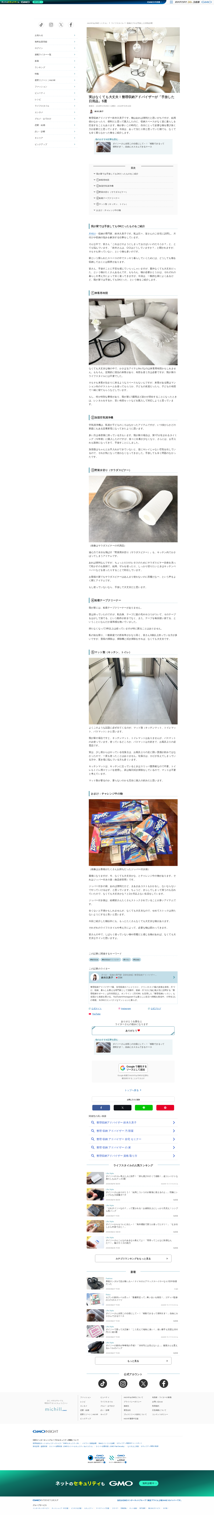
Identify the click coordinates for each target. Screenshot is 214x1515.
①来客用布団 (102, 180)
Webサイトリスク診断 (107, 1443)
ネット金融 (133, 1508)
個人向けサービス (154, 1508)
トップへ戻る (132, 1090)
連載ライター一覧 (43, 54)
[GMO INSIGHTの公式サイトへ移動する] (45, 1431)
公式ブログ (156, 1008)
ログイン (39, 48)
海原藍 (175, 1200)
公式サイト (96, 1008)
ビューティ (40, 93)
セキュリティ (88, 1508)
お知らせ (39, 35)
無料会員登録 (41, 41)
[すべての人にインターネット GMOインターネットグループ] (193, 2)
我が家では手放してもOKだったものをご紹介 (117, 173)
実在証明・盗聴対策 (40, 1446)
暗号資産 (142, 1508)
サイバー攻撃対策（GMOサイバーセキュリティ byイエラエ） (71, 1446)
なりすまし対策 (133, 1446)
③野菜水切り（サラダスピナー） (112, 192)
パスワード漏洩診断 (89, 1443)
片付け (92, 233)
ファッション (41, 86)
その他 (165, 1508)
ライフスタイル (42, 106)
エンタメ (39, 112)
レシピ (38, 99)
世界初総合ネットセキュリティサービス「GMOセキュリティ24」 (56, 1443)
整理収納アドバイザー (111, 960)
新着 (37, 61)
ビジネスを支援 (76, 1508)
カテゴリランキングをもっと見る (133, 1258)
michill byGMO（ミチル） (97, 23)
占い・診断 (40, 131)
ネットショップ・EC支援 (60, 1508)
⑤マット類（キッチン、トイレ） (112, 204)
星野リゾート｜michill (45, 80)
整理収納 (95, 960)
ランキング (40, 67)
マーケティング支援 (102, 1508)
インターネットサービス (41, 1508)
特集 (37, 73)
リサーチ (115, 1508)
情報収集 (124, 1508)
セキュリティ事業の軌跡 (149, 1446)
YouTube (96, 1014)
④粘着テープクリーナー (108, 198)
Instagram (126, 1008)
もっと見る (133, 1360)
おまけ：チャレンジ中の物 (108, 210)
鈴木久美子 (99, 111)
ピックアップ (41, 144)
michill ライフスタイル (169, 1184)
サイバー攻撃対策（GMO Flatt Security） (110, 1446)
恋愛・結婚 (40, 125)
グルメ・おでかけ (43, 118)
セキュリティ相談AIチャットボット (129, 1443)
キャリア (39, 138)
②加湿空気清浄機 (104, 186)
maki (176, 1289)
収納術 (137, 960)
